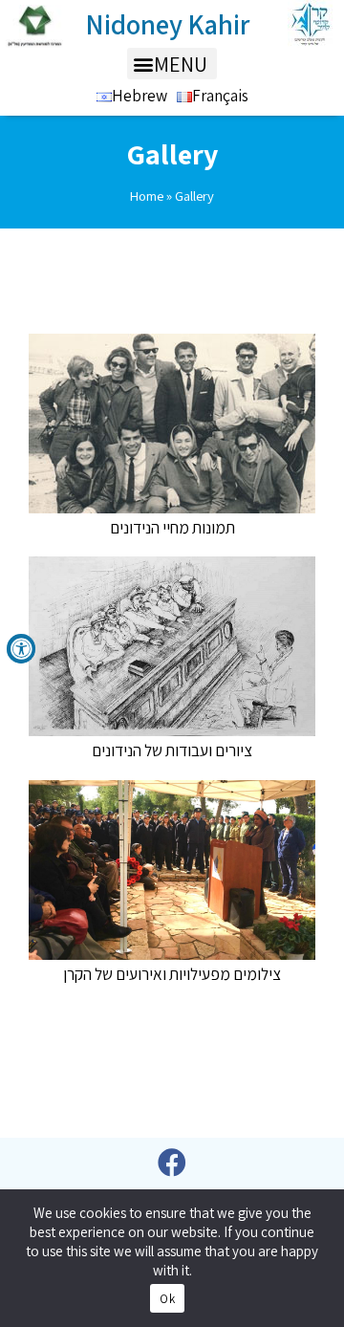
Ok (167, 1299)
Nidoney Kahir (167, 24)
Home (146, 195)
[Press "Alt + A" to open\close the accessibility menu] (21, 649)
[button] (172, 63)
